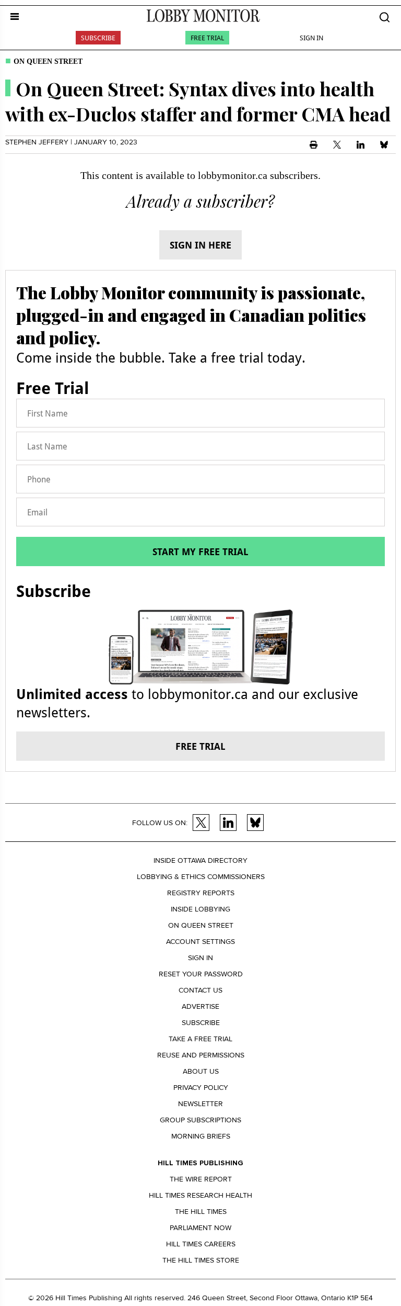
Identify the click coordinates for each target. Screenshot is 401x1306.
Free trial (200, 746)
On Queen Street (48, 61)
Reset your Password (201, 974)
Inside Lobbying (200, 909)
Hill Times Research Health (200, 1195)
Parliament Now (200, 1227)
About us (201, 1071)
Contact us (200, 990)
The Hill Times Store (200, 1260)
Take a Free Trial (200, 1038)
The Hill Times (201, 1211)
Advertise (200, 1006)
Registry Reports (200, 892)
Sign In (311, 37)
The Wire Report (201, 1179)
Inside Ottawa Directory (200, 860)
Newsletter (200, 1103)
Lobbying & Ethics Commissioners (201, 876)
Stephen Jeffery (36, 142)
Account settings (200, 941)
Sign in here (200, 245)
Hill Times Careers (200, 1244)
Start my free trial (200, 551)
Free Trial (207, 37)
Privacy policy (200, 1087)
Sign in (200, 957)
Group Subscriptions (200, 1120)
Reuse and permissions (200, 1055)
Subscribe (98, 37)
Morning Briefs (200, 1136)
